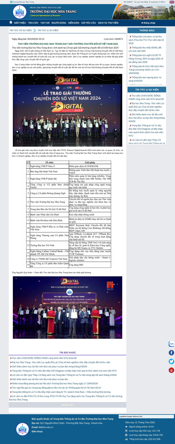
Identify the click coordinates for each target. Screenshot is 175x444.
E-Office (162, 2)
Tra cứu (33, 23)
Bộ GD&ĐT (128, 2)
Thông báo (146, 30)
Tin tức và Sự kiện (20, 30)
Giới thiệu (20, 23)
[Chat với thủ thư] (171, 344)
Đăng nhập (149, 23)
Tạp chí (44, 23)
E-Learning (153, 2)
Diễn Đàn (73, 23)
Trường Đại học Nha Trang (23, 2)
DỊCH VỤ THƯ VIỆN (107, 23)
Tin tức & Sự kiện (48, 30)
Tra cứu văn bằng (141, 2)
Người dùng (59, 23)
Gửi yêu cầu (88, 23)
